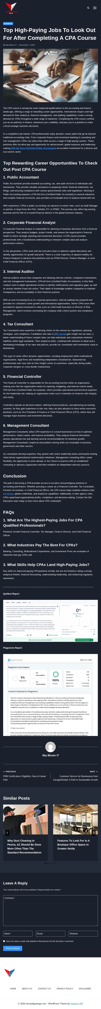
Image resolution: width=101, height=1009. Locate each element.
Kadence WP (76, 1003)
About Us (27, 989)
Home (13, 989)
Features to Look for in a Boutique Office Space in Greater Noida (73, 844)
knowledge (8, 494)
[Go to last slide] (7, 833)
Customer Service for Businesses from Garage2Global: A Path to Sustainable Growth (75, 776)
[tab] (45, 863)
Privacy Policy (65, 989)
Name (8, 933)
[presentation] (25, 819)
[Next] (94, 833)
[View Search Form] (88, 8)
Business (8, 24)
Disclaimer (85, 989)
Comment (9, 898)
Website (74, 933)
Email (40, 933)
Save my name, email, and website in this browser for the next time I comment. (40, 941)
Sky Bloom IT (11, 45)
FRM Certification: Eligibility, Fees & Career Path (24, 776)
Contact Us (44, 989)
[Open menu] (95, 8)
